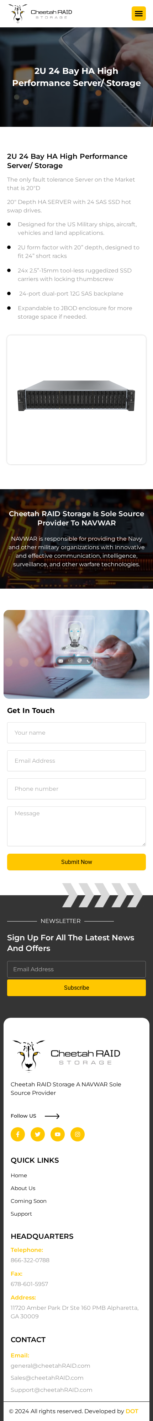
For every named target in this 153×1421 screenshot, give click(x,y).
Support (21, 1214)
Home (19, 1175)
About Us (23, 1188)
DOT (132, 1411)
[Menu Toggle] (139, 13)
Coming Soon (29, 1201)
